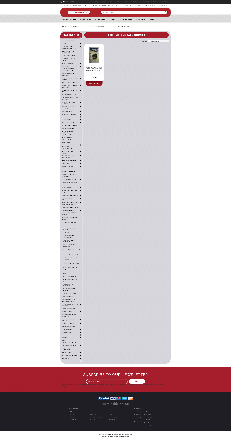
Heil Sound (92, 419)
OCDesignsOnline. (124, 436)
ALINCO (64, 43)
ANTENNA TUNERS (67, 63)
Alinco (72, 417)
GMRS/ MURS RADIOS (68, 128)
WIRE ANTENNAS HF (68, 352)
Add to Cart (94, 84)
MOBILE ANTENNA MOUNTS (70, 195)
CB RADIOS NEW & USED (69, 94)
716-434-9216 (68, 2)
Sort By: (144, 41)
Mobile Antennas (126, 19)
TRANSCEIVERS (66, 332)
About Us (97, 1)
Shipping (126, 1)
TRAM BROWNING (67, 329)
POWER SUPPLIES (67, 311)
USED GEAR (65, 337)
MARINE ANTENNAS (67, 185)
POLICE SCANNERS (67, 296)
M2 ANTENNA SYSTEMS (69, 179)
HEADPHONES (66, 142)
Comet (72, 414)
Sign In (140, 1)
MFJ (71, 411)
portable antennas (69, 293)
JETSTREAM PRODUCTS (69, 160)
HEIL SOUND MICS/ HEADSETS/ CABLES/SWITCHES (67, 146)
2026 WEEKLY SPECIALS (68, 41)
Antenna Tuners (85, 19)
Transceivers (112, 419)
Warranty (112, 1)
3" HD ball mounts (71, 254)
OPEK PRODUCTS (67, 225)
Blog (137, 424)
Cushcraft (111, 411)
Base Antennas (100, 19)
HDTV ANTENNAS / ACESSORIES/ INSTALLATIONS (67, 133)
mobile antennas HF (69, 276)
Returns (119, 1)
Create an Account (151, 1)
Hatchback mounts (72, 263)
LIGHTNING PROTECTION (69, 172)
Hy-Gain (111, 414)
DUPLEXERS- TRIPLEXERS (69, 122)
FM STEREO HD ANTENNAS (69, 125)
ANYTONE (65, 66)
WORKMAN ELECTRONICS (69, 355)
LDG (91, 411)
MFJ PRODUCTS (66, 187)
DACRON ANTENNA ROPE (69, 117)
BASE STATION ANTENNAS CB (70, 82)
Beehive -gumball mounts (71, 259)
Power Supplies (141, 19)
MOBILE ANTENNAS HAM (69, 210)
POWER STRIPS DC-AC (68, 308)
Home (91, 1)
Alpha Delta (93, 414)
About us (138, 411)
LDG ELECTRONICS (67, 166)
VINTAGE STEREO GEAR (69, 345)
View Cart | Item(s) (166, 1)
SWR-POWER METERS (68, 326)
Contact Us (104, 1)
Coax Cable (112, 19)
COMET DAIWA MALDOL (69, 114)
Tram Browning (113, 417)
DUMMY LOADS (66, 120)
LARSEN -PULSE (66, 163)
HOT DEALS (65, 358)
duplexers (66, 232)
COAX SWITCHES (67, 111)
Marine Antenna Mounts (70, 182)
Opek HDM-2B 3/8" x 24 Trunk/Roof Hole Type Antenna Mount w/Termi (94, 68)
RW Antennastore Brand (96, 417)
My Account (133, 1)
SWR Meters (154, 19)
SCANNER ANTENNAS (68, 323)
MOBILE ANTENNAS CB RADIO (70, 207)
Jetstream (73, 419)
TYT (63, 335)
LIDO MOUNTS (66, 169)
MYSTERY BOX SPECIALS (69, 222)
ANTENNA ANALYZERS (69, 19)
